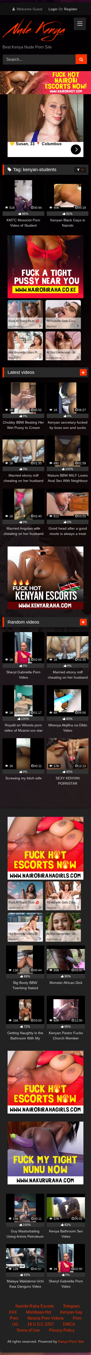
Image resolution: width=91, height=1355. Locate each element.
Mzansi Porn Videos (46, 1318)
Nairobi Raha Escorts (34, 1306)
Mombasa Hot (38, 1312)
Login (53, 9)
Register (70, 9)
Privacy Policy (62, 1330)
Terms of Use (28, 1330)
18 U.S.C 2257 (40, 1324)
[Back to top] (75, 1340)
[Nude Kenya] (37, 30)
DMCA (69, 1324)
